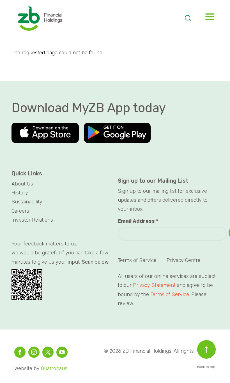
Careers (20, 211)
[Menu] (208, 18)
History (20, 193)
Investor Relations (32, 220)
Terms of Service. (170, 294)
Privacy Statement (154, 285)
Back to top (206, 367)
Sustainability (27, 202)
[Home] (40, 19)
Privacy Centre (184, 260)
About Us (22, 184)
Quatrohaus (54, 368)
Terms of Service (137, 260)
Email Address (138, 221)
